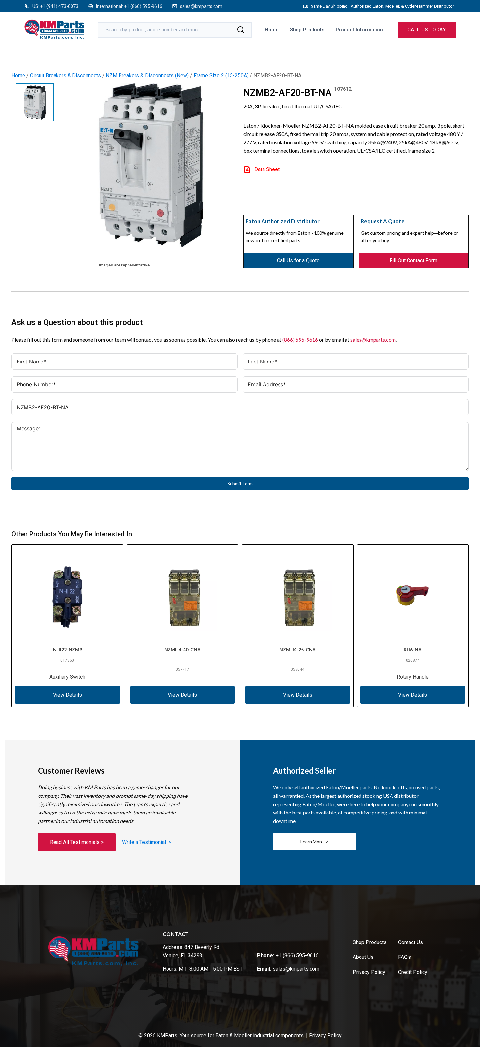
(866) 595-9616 (300, 339)
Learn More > (314, 841)
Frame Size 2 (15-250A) (221, 75)
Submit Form (240, 483)
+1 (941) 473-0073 (59, 6)
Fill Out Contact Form (413, 260)
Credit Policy (412, 972)
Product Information (359, 30)
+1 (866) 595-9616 (143, 6)
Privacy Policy (369, 972)
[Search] (241, 30)
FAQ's (404, 957)
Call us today (427, 30)
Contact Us (410, 942)
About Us (363, 957)
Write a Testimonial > (146, 842)
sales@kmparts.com (201, 6)
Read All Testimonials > (77, 842)
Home (272, 30)
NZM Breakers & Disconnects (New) (147, 75)
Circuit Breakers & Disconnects (65, 75)
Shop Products (307, 30)
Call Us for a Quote (298, 260)
